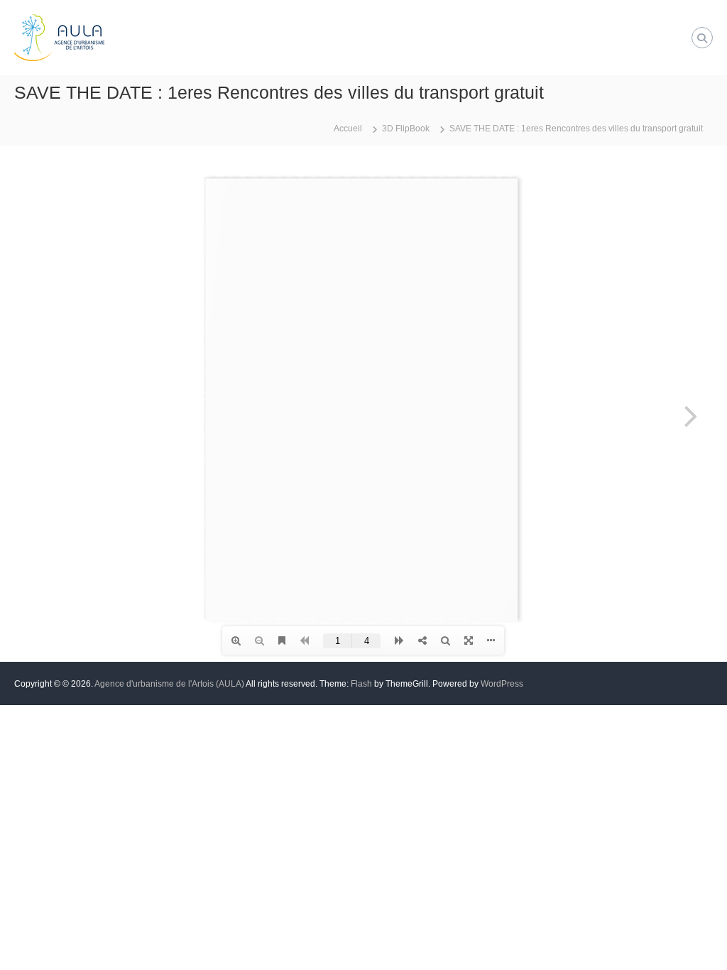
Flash (361, 684)
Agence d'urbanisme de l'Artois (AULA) (169, 684)
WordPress (502, 684)
